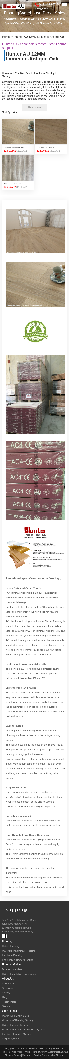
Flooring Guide (11, 964)
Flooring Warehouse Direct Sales (34, 13)
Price (14, 112)
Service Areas (15, 1052)
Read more (34, 107)
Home (6, 36)
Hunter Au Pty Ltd (37, 1048)
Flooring (7, 941)
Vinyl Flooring (57, 1055)
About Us (8, 978)
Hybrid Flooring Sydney (35, 1052)
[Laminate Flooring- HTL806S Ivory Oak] (35, 234)
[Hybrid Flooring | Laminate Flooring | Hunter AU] (13, 6)
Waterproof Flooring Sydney (35, 1055)
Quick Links (9, 1010)
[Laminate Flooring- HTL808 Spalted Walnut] (35, 287)
